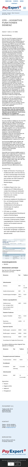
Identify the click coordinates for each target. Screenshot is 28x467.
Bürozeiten (6, 437)
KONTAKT (14, 3)
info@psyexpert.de (11, 427)
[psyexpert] (11, 8)
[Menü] (24, 8)
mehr (17, 464)
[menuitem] (8, 1)
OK (11, 464)
